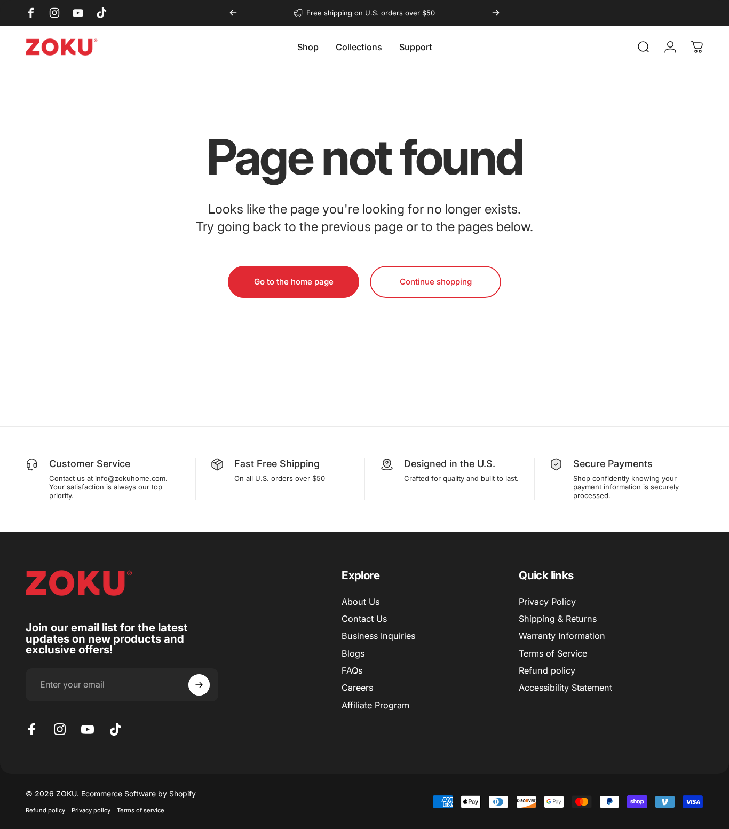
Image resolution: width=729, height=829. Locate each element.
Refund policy (547, 670)
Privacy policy (91, 810)
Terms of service (140, 810)
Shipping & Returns (558, 618)
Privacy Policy (547, 601)
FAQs (352, 670)
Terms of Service (553, 653)
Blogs (353, 653)
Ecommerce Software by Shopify (138, 793)
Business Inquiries (378, 636)
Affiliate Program (375, 705)
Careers (357, 688)
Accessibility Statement (565, 688)
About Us (360, 601)
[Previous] (233, 13)
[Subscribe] (199, 685)
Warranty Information (562, 636)
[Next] (496, 13)
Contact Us (364, 618)
